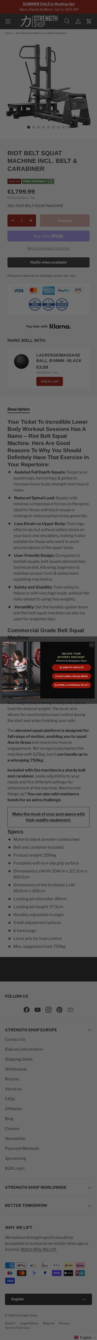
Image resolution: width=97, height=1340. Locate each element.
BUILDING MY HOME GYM (72, 667)
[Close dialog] (92, 645)
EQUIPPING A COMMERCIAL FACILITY (71, 685)
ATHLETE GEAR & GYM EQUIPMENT (71, 676)
